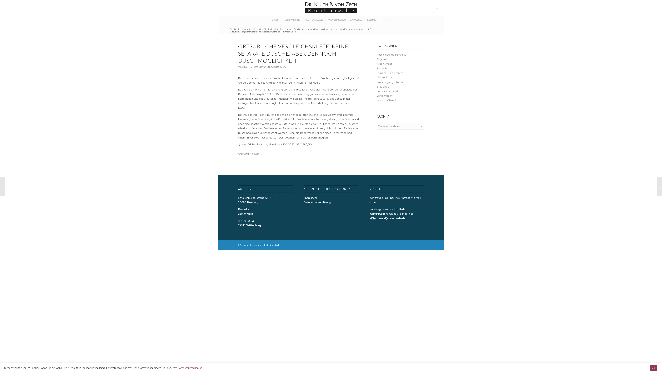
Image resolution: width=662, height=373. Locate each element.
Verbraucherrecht (387, 91)
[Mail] (436, 7)
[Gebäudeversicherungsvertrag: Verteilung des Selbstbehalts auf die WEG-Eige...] (2, 186)
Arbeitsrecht (384, 63)
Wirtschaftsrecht (387, 100)
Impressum (310, 197)
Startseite (246, 29)
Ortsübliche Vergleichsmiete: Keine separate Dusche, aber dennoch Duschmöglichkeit (291, 29)
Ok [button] (653, 367)
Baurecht (382, 68)
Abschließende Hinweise (391, 54)
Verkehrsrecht (385, 95)
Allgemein (382, 59)
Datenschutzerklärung (317, 202)
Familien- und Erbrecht (391, 72)
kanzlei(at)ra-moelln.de (400, 213)
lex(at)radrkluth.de (394, 209)
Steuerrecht (384, 86)
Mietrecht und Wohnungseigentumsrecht (351, 29)
